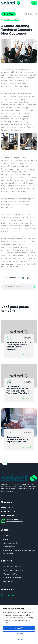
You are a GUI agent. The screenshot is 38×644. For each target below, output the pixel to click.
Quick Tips (8, 14)
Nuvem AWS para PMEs (13, 567)
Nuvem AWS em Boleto (13, 570)
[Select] (10, 3)
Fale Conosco (9, 547)
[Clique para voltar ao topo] (5, 463)
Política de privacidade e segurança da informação (20, 551)
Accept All (19, 628)
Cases (6, 539)
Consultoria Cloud (11, 574)
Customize (19, 634)
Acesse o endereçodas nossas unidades (14, 521)
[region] (19, 624)
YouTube (31, 278)
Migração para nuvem (12, 577)
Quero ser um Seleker (12, 543)
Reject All (19, 639)
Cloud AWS (8, 581)
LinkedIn (28, 278)
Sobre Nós (8, 536)
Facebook (25, 278)
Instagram (23, 278)
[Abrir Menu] (34, 3)
